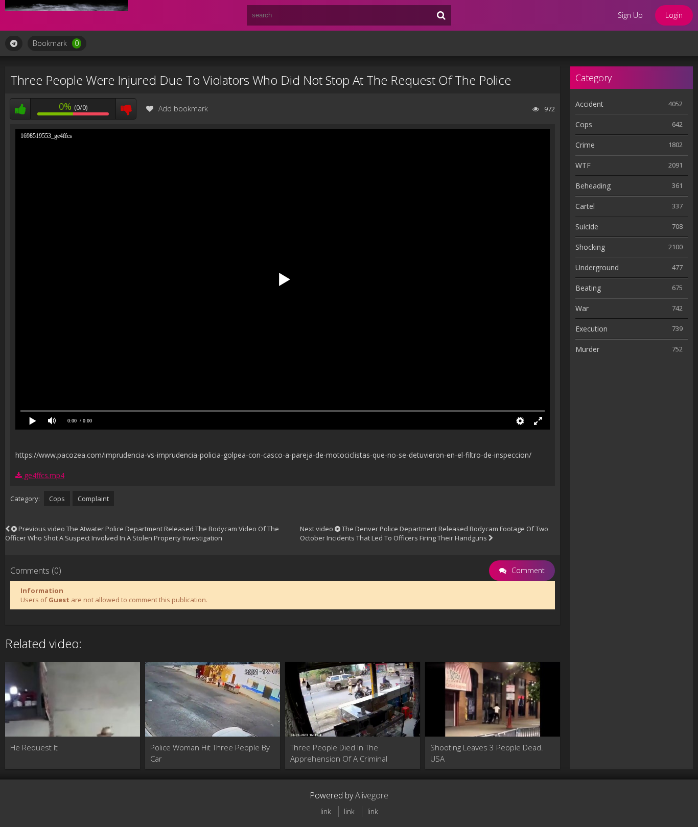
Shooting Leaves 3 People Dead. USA (486, 753)
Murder (587, 349)
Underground (597, 267)
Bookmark (56, 43)
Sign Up (630, 15)
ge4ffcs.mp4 (43, 475)
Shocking (590, 247)
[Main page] (66, 15)
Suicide (586, 226)
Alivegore (371, 795)
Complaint (93, 498)
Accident (589, 104)
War (582, 308)
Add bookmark (183, 108)
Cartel (585, 206)
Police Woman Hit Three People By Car (210, 753)
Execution (591, 329)
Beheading (593, 186)
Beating (588, 288)
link (325, 811)
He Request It (34, 747)
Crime (585, 145)
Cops (57, 498)
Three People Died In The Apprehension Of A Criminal (338, 753)
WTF (583, 165)
